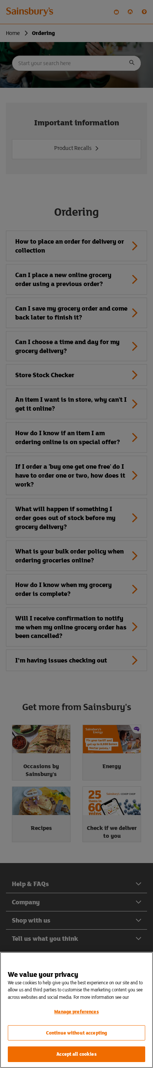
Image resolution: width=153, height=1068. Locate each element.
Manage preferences (76, 1011)
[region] (76, 1010)
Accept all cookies (76, 1054)
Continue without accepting (76, 1033)
